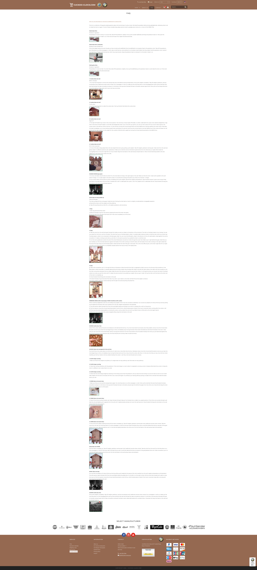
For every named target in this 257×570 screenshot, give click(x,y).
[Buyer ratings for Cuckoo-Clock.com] (148, 553)
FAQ (152, 7)
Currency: (174, 2)
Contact (158, 7)
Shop (136, 7)
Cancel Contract (74, 551)
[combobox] (165, 2)
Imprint (95, 553)
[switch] (252, 565)
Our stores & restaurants (99, 545)
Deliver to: (156, 2)
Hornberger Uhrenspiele (99, 547)
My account (72, 549)
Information (98, 539)
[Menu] (255, 558)
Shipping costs (73, 547)
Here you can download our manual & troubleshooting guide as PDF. (105, 21)
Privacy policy (97, 551)
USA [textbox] (162, 2)
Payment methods (74, 545)
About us (145, 7)
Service (72, 539)
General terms (97, 549)
